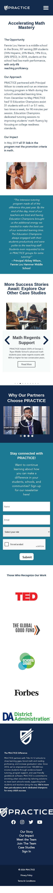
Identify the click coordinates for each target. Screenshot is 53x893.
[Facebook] (13, 822)
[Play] (26, 420)
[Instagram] (22, 822)
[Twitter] (31, 822)
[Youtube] (39, 822)
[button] (7, 340)
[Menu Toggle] (46, 8)
